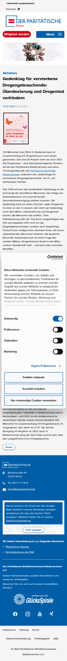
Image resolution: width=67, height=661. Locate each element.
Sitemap (24, 629)
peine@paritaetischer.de (21, 489)
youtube (40, 614)
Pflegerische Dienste (17, 546)
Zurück (9, 447)
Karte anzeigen (33, 530)
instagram (27, 613)
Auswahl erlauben (33, 388)
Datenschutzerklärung (18, 520)
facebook (15, 613)
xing (51, 614)
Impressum (9, 629)
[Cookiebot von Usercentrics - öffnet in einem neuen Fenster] (48, 257)
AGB (55, 638)
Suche (35, 629)
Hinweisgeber (42, 638)
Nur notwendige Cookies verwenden (33, 400)
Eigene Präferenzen (43, 365)
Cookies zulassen (33, 377)
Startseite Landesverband (21, 3)
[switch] (58, 329)
